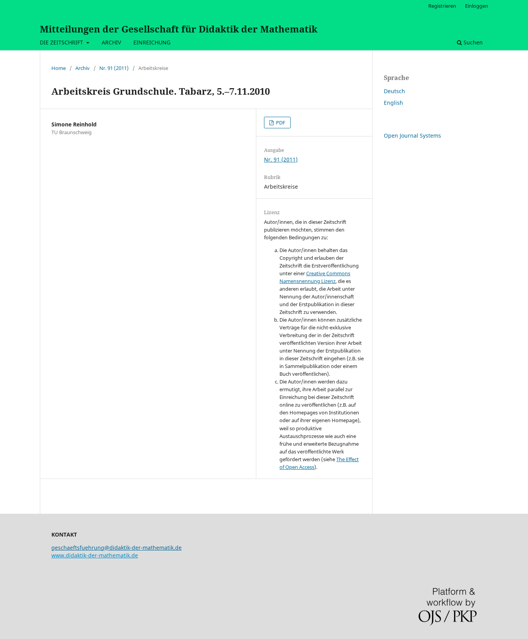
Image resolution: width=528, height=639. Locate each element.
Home (58, 68)
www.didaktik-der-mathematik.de (94, 555)
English (393, 102)
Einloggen (476, 5)
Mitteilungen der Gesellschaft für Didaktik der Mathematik (178, 28)
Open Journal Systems (412, 135)
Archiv (82, 68)
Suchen (472, 42)
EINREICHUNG (151, 42)
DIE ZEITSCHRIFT (62, 42)
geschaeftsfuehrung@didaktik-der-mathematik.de (116, 547)
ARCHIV (111, 42)
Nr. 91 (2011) (114, 68)
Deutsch (394, 91)
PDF (280, 122)
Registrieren (442, 5)
